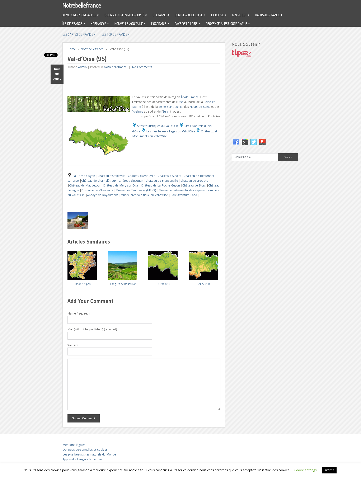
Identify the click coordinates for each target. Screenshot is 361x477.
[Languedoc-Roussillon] (123, 263)
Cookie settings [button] (305, 470)
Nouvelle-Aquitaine (129, 23)
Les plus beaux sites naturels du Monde (89, 454)
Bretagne (161, 15)
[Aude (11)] (204, 263)
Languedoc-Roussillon (123, 284)
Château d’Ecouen (131, 181)
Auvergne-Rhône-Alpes (80, 15)
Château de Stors (194, 185)
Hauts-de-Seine (200, 107)
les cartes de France (78, 34)
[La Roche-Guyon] (77, 228)
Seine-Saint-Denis (170, 107)
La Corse (218, 15)
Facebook (236, 142)
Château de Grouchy (194, 181)
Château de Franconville (162, 181)
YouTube (262, 142)
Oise (180, 102)
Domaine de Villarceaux (97, 190)
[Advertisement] (143, 81)
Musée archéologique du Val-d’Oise (145, 195)
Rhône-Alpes (82, 284)
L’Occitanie (160, 23)
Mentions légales (73, 445)
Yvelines (137, 111)
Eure (166, 111)
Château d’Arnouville (142, 176)
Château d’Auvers (170, 176)
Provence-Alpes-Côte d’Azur (227, 23)
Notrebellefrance (81, 5)
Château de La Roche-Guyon (161, 185)
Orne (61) (163, 284)
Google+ (245, 142)
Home (71, 49)
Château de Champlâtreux (99, 181)
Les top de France (115, 34)
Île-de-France (73, 23)
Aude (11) (204, 284)
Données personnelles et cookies (85, 450)
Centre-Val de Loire (190, 15)
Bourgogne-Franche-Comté (126, 15)
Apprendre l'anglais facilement (82, 459)
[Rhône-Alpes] (82, 263)
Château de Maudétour (85, 185)
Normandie (99, 23)
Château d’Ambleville (112, 176)
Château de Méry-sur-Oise (121, 185)
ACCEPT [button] (329, 470)
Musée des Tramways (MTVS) (136, 190)
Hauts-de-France (268, 15)
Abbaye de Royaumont (103, 195)
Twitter (253, 142)
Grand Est (240, 15)
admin (82, 67)
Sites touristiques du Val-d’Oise (157, 126)
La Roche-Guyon (84, 176)
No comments (141, 67)
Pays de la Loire (187, 23)
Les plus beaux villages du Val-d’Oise (170, 131)
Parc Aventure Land (184, 195)
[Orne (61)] (163, 263)
